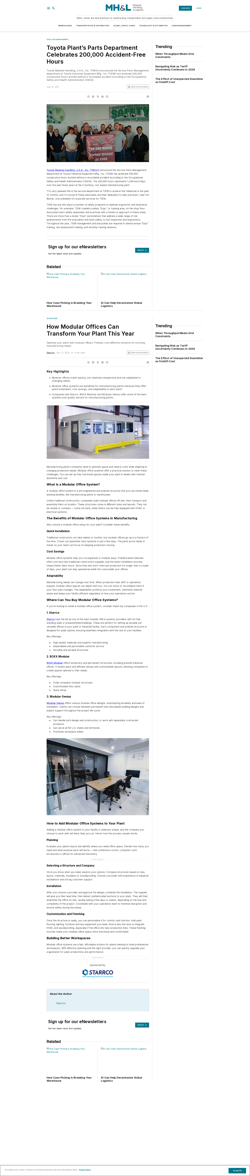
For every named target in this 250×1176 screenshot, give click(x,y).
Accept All (237, 1171)
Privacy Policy (85, 1170)
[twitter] (97, 96)
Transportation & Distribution (92, 26)
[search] (53, 8)
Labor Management (182, 26)
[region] (125, 1170)
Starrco (51, 352)
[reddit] (102, 96)
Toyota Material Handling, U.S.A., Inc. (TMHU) (73, 170)
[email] (107, 96)
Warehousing (65, 26)
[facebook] (88, 96)
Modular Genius (55, 703)
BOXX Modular (55, 663)
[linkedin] (93, 96)
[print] (147, 96)
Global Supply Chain (124, 26)
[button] (49, 8)
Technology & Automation (153, 26)
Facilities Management (58, 39)
